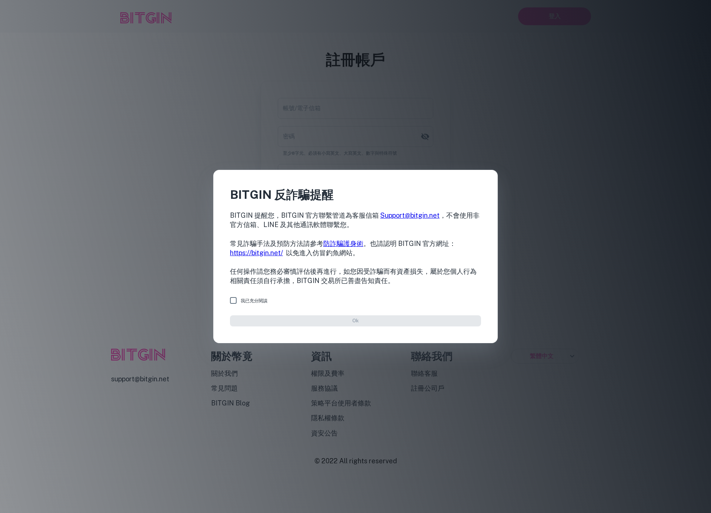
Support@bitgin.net (410, 215)
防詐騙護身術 (343, 243)
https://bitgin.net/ (256, 253)
